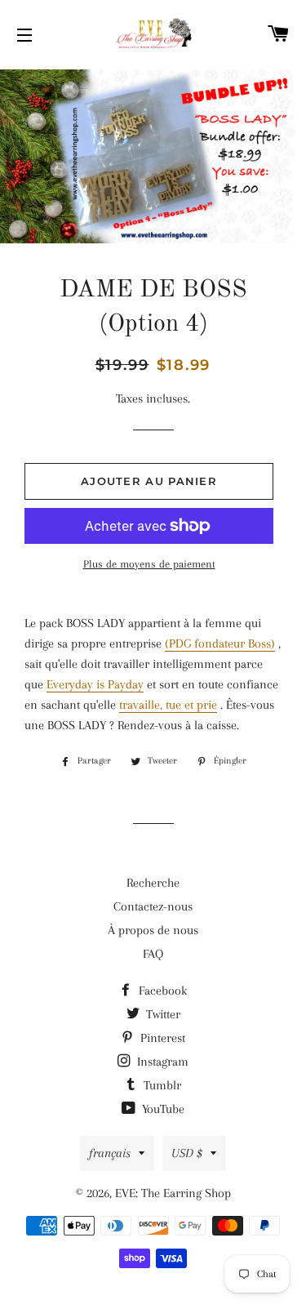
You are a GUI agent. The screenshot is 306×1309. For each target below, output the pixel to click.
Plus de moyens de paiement (149, 564)
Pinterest (161, 1038)
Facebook (161, 990)
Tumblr (160, 1085)
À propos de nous (153, 930)
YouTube (161, 1109)
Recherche (153, 882)
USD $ (186, 1153)
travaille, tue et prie (168, 704)
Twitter (161, 1014)
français (110, 1153)
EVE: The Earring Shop (173, 1193)
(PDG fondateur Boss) (220, 643)
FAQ (153, 953)
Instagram (161, 1061)
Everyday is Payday (95, 684)
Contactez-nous (153, 906)
